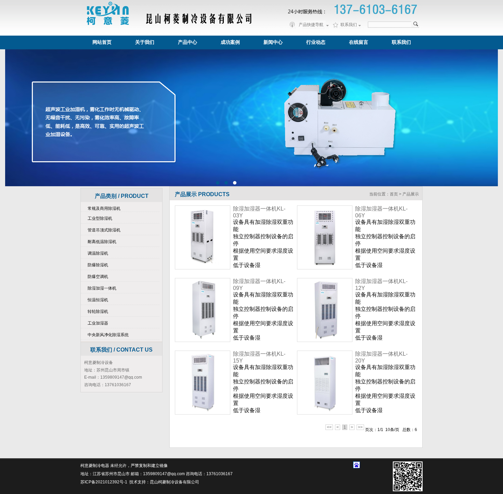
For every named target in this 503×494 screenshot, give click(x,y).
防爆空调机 (98, 276)
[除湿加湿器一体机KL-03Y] (202, 237)
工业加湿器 (98, 323)
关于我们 (144, 42)
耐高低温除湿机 (102, 241)
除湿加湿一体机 (102, 288)
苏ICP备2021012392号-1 (103, 482)
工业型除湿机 (100, 218)
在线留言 (358, 42)
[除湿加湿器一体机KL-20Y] (324, 383)
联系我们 (401, 42)
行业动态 (315, 42)
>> (360, 427)
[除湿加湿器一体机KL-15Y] (202, 383)
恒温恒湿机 (98, 299)
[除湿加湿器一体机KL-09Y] (202, 310)
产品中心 (187, 42)
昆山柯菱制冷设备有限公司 (174, 482)
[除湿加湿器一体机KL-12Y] (324, 310)
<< (329, 427)
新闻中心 (273, 42)
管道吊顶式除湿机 (104, 230)
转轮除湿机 (98, 311)
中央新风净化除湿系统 (108, 334)
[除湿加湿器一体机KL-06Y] (324, 237)
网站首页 (102, 42)
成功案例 (230, 42)
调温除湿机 (98, 253)
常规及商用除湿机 (104, 208)
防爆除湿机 (98, 265)
